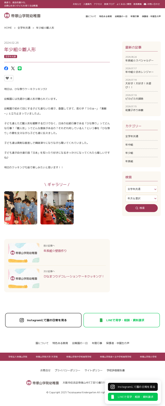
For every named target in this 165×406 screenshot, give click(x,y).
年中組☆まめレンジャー (139, 70)
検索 (142, 208)
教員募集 (137, 4)
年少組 (129, 153)
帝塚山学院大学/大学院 (47, 356)
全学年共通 (24, 28)
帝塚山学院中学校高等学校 (78, 356)
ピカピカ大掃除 (134, 97)
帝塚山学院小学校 (148, 356)
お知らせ (77, 4)
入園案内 (87, 4)
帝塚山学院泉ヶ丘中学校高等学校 (115, 356)
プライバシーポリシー (67, 370)
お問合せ (45, 370)
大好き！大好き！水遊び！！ (138, 83)
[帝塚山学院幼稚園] (22, 15)
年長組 (129, 161)
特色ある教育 (60, 343)
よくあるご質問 (124, 4)
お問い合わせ (153, 4)
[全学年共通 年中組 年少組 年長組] (141, 189)
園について (42, 343)
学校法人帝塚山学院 (17, 356)
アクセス (98, 4)
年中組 (129, 144)
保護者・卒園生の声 (117, 343)
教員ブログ (109, 4)
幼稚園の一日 (80, 343)
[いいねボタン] (7, 78)
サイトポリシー (94, 370)
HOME (8, 28)
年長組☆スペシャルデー (139, 58)
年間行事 (97, 343)
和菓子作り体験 (134, 108)
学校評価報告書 (116, 370)
